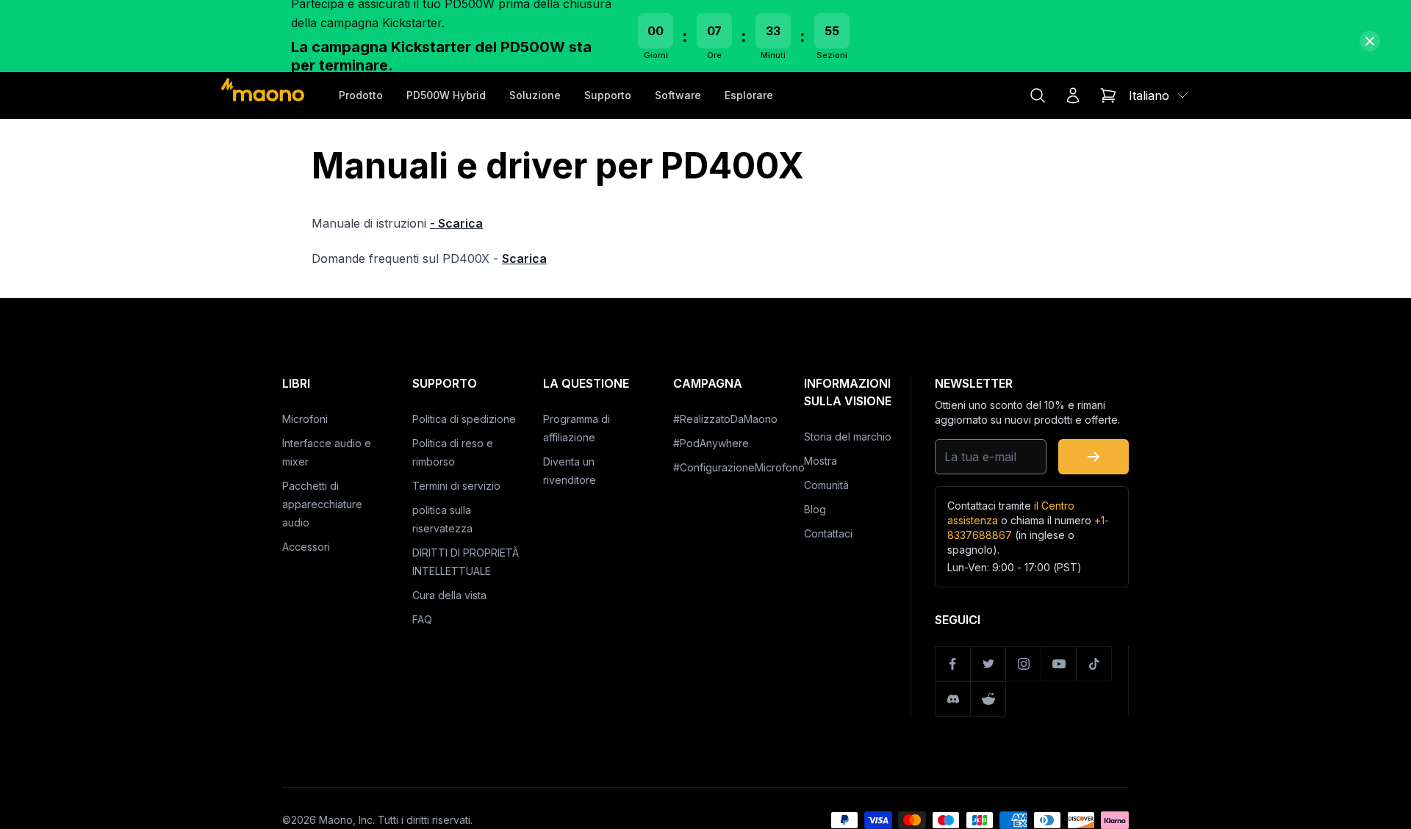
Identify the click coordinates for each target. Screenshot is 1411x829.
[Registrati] (1093, 456)
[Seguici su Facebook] (953, 663)
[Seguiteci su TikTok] (1094, 663)
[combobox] (1159, 95)
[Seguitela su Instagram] (1023, 663)
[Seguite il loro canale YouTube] (1059, 663)
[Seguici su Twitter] (988, 663)
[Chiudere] (1370, 41)
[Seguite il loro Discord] (953, 699)
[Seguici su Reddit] (988, 699)
